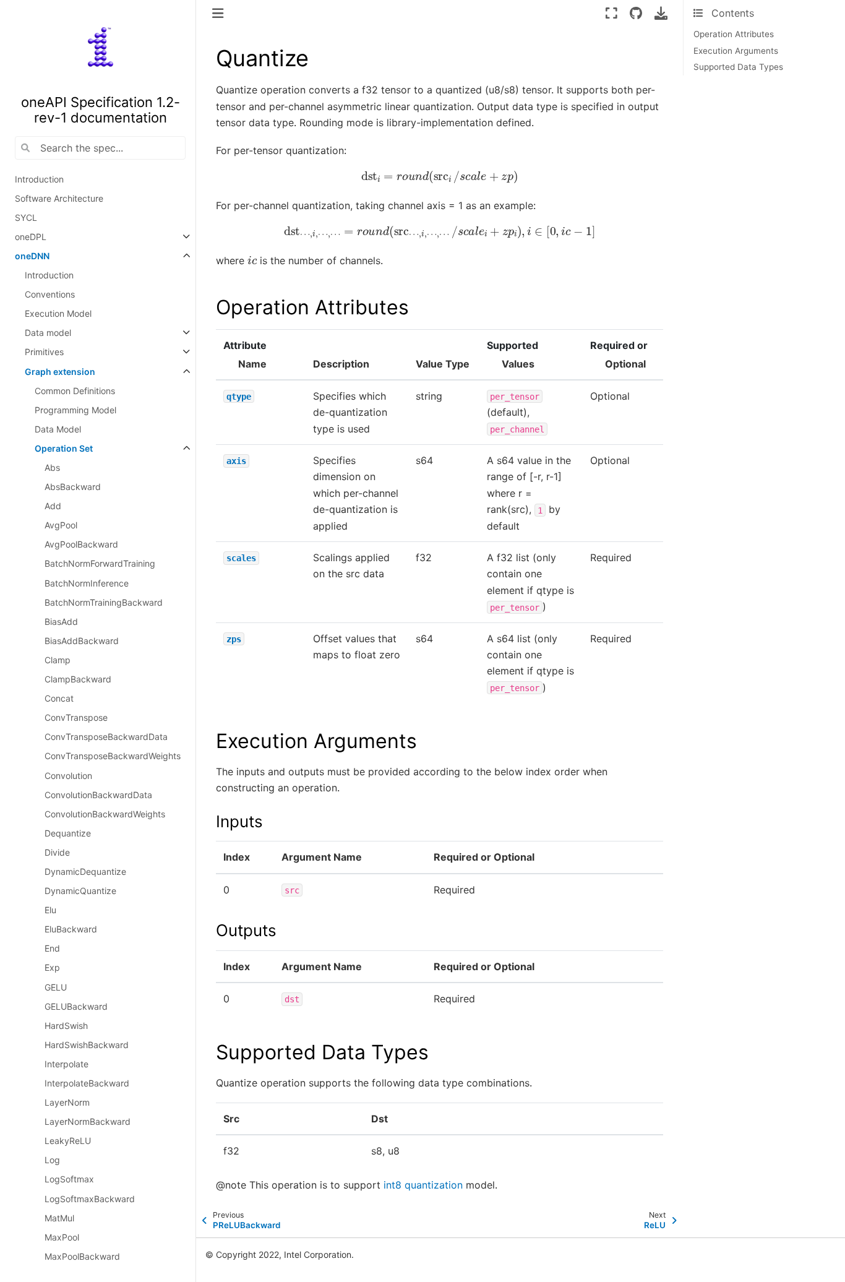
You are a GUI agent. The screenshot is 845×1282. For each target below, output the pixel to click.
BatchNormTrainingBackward (104, 602)
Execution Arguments (735, 51)
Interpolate (66, 1064)
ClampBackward (78, 679)
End (52, 948)
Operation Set (64, 448)
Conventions (50, 294)
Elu (50, 910)
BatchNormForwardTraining (100, 563)
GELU (56, 987)
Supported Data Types (738, 67)
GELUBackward (76, 1006)
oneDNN (32, 256)
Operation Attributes (733, 34)
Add (53, 506)
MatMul (59, 1218)
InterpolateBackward (87, 1083)
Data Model (58, 429)
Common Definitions (75, 390)
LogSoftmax (69, 1179)
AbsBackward (73, 486)
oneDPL (30, 236)
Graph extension (60, 371)
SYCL (26, 217)
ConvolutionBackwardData (98, 794)
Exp (52, 967)
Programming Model (75, 410)
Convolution (68, 775)
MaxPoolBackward (82, 1256)
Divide (57, 852)
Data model (48, 332)
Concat (59, 698)
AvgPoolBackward (81, 544)
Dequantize (68, 833)
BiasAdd (61, 621)
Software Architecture (59, 198)
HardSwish (66, 1025)
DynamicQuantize (80, 890)
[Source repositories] (636, 13)
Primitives (44, 351)
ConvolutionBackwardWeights (105, 814)
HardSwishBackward (87, 1044)
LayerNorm (67, 1102)
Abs (52, 467)
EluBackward (71, 929)
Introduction (39, 179)
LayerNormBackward (88, 1121)
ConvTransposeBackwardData (106, 736)
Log (52, 1160)
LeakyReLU (68, 1140)
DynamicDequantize (85, 871)
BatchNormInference (87, 583)
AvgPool (61, 525)
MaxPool (62, 1237)
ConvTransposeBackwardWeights (113, 756)
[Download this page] (661, 13)
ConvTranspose (76, 717)
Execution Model (58, 313)
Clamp (58, 660)
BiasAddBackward (82, 640)
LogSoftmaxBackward (90, 1199)
